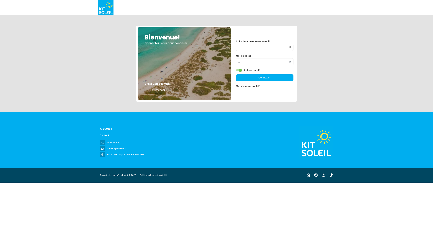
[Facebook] (316, 175)
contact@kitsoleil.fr (116, 148)
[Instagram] (323, 175)
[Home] (308, 175)
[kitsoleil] (316, 142)
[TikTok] (331, 175)
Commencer (157, 90)
